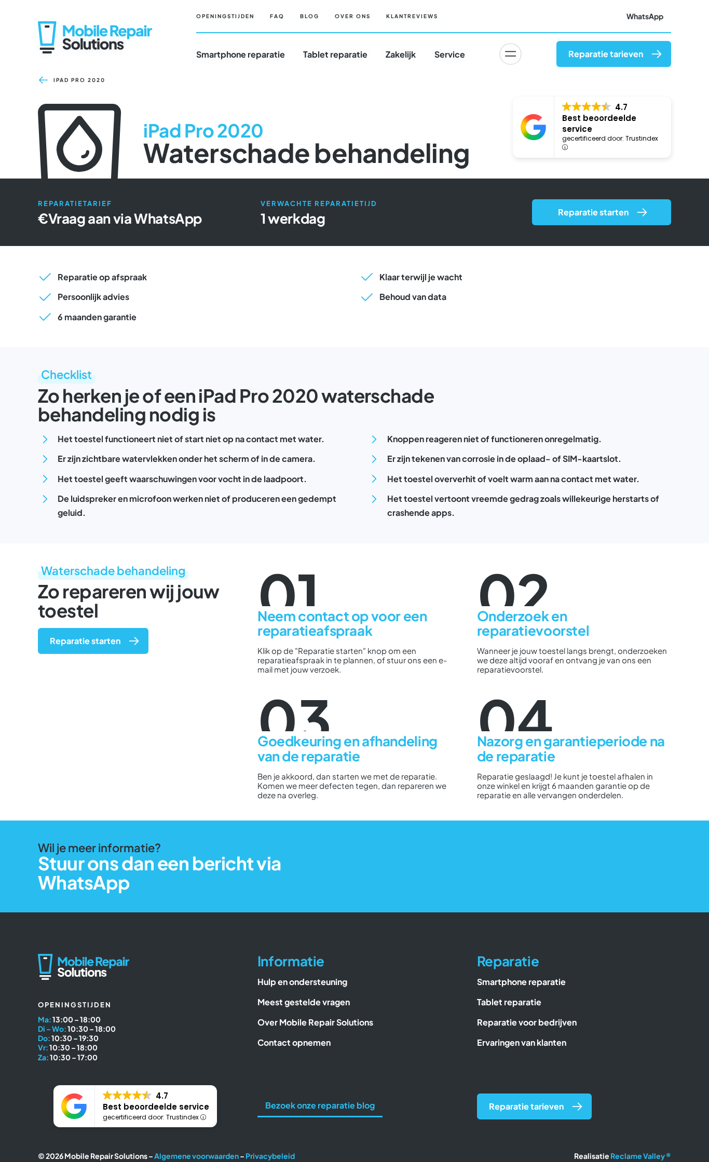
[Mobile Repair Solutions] (95, 25)
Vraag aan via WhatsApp (125, 218)
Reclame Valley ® (640, 1155)
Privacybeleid (270, 1155)
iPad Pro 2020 (79, 80)
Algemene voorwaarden (196, 1155)
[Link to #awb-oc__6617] (510, 54)
